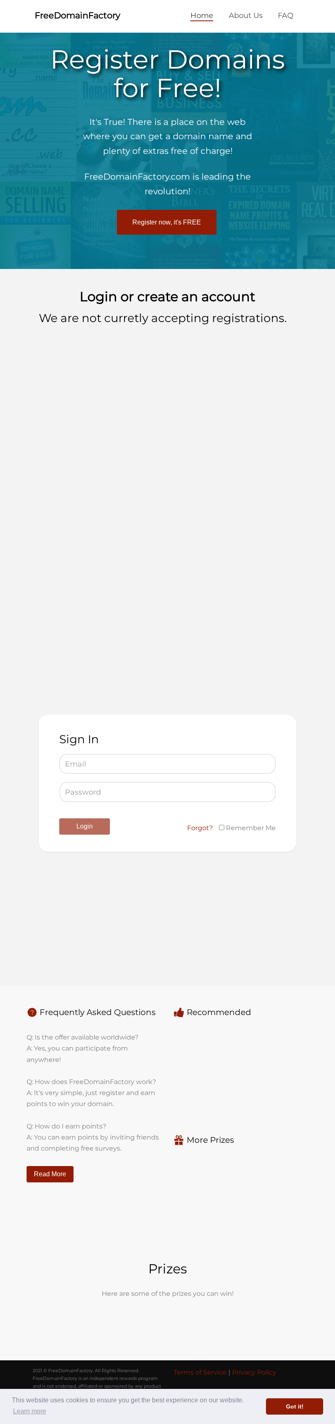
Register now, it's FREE (166, 222)
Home (201, 15)
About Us (246, 15)
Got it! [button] (295, 1406)
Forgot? (200, 828)
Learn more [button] (29, 1411)
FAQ (285, 15)
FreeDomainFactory (77, 15)
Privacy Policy (254, 1372)
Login (84, 826)
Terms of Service (200, 1372)
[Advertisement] (101, 394)
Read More (50, 1174)
